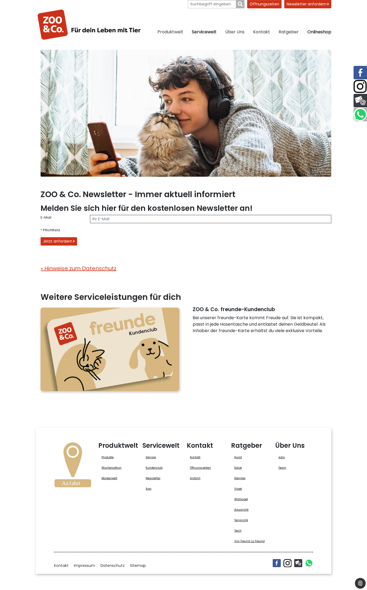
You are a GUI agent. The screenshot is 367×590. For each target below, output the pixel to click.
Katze (238, 468)
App (148, 489)
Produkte (108, 457)
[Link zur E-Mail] (360, 100)
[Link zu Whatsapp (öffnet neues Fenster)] (360, 114)
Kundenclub (154, 468)
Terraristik (241, 520)
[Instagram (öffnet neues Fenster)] (287, 563)
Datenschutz (112, 565)
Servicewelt (204, 32)
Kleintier (240, 478)
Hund (238, 457)
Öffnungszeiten (264, 4)
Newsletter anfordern (307, 4)
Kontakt (261, 32)
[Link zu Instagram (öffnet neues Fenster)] (360, 86)
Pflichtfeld (50, 230)
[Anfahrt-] (73, 466)
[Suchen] (240, 4)
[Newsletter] (298, 563)
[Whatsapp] (309, 563)
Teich (238, 531)
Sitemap (138, 565)
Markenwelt (109, 478)
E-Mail (46, 217)
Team (282, 468)
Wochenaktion (111, 468)
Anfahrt (195, 478)
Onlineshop (319, 32)
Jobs (281, 457)
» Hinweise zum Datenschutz (78, 268)
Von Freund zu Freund (249, 541)
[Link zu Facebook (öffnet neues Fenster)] (360, 72)
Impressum (84, 565)
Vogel (238, 489)
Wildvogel (241, 499)
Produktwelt (170, 32)
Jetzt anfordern (58, 241)
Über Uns (234, 32)
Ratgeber (289, 32)
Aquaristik (241, 510)
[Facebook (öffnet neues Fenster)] (277, 563)
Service (151, 457)
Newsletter (153, 478)
